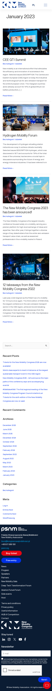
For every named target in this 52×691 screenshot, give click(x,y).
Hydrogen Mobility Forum (20, 135)
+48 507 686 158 (8, 544)
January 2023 (8, 475)
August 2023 (8, 458)
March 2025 (8, 433)
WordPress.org (9, 518)
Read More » (8, 95)
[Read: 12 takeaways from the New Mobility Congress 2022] (26, 266)
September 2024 (10, 446)
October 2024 (8, 441)
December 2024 (9, 437)
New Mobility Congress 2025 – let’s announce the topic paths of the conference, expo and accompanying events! (25, 382)
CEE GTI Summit (14, 59)
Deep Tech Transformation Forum (16, 585)
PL (33, 5)
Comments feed (9, 513)
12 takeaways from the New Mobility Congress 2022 (21, 286)
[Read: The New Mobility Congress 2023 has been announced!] (26, 189)
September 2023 (10, 454)
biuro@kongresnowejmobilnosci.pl (15, 541)
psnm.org (5, 548)
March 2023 (8, 466)
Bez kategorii (8, 63)
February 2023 (9, 471)
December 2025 (9, 425)
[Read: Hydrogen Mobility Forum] (26, 117)
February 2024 (9, 450)
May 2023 (7, 462)
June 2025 (7, 429)
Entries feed (8, 509)
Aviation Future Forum (11, 589)
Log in (5, 505)
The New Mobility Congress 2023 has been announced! (25, 210)
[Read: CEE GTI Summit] (26, 41)
